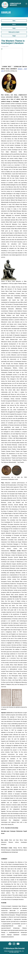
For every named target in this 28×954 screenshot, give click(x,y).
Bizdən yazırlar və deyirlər (14, 32)
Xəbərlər (14, 24)
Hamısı (14, 20)
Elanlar (14, 28)
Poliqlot (14, 36)
